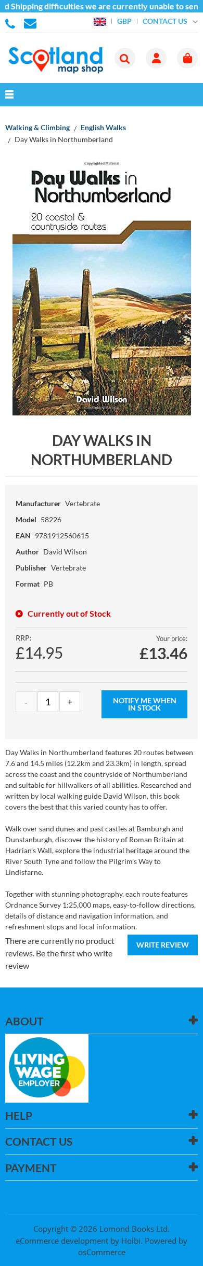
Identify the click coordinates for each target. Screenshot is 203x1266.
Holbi (131, 1240)
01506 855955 (12, 23)
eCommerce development (62, 1240)
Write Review (162, 944)
